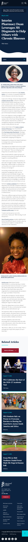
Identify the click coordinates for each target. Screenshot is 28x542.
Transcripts (19, 503)
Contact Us (5, 497)
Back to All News (8, 350)
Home (4, 9)
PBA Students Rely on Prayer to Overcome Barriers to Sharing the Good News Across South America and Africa (13, 421)
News (8, 9)
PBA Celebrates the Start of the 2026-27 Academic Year (14, 382)
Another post (5, 282)
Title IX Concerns (21, 521)
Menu (4, 59)
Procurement (20, 511)
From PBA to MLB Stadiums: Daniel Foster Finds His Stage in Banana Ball (13, 462)
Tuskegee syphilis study (8, 210)
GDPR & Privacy (5, 534)
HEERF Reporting (13, 534)
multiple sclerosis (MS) (7, 100)
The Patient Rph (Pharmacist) (11, 132)
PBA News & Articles (7, 503)
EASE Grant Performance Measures (20, 507)
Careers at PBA (6, 523)
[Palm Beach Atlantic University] (7, 484)
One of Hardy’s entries (7, 219)
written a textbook (12, 184)
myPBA (4, 510)
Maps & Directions (7, 516)
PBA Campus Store (21, 514)
